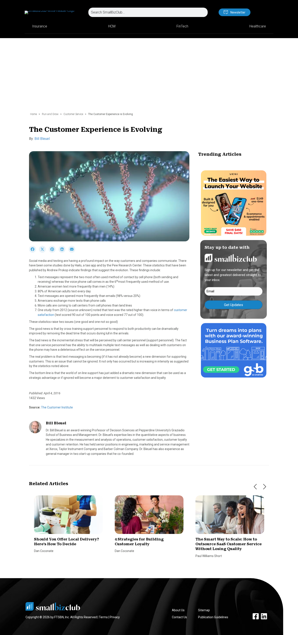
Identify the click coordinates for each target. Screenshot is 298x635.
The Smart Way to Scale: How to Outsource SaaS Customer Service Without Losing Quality (228, 544)
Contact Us (179, 617)
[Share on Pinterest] (53, 251)
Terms (103, 617)
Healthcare (257, 26)
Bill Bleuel (42, 139)
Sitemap (204, 610)
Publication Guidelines (213, 617)
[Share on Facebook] (34, 251)
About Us (178, 610)
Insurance (39, 26)
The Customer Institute (56, 407)
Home (33, 114)
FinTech (182, 26)
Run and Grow (50, 114)
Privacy (115, 617)
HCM (111, 26)
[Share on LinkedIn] (63, 251)
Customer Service (73, 114)
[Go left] (255, 486)
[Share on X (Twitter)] (44, 251)
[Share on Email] (72, 251)
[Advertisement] (149, 77)
